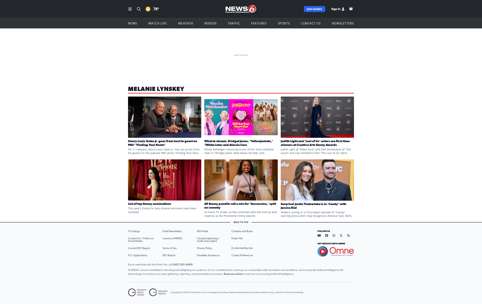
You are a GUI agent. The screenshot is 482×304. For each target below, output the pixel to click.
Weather (185, 23)
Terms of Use (169, 248)
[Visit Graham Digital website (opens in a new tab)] (158, 292)
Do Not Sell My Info (242, 248)
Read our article (233, 274)
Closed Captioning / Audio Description (208, 239)
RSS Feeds (202, 231)
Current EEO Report (139, 248)
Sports (284, 23)
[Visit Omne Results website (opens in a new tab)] (335, 251)
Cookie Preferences (242, 255)
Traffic (234, 23)
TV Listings (134, 231)
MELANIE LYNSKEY (156, 89)
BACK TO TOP (241, 222)
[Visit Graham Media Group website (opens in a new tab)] (137, 292)
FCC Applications (137, 255)
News (132, 23)
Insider (210, 23)
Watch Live (157, 23)
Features (259, 23)
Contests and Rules (242, 231)
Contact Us (311, 23)
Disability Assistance (208, 255)
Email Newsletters (172, 231)
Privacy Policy (204, 248)
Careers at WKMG (172, 238)
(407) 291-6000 (183, 264)
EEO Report (168, 255)
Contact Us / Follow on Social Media (141, 239)
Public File (237, 238)
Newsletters (343, 23)
